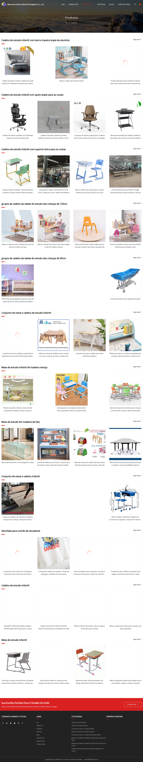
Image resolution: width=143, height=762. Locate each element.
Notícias (101, 4)
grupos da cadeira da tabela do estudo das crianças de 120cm (89, 744)
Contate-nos (124, 4)
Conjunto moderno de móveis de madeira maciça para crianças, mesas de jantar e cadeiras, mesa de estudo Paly (18, 518)
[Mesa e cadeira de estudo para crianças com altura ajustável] (125, 607)
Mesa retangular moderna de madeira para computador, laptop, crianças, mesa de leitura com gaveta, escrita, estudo (125, 681)
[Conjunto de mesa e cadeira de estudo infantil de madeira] (89, 335)
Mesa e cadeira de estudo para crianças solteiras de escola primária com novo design (89, 191)
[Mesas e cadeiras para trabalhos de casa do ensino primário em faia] (17, 226)
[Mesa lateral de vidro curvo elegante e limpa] (17, 444)
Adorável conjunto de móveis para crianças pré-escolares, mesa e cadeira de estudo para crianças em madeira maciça (125, 409)
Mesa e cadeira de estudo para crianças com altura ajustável (125, 627)
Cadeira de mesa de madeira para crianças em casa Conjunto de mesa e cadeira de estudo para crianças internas (53, 354)
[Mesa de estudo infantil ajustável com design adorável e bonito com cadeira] (89, 662)
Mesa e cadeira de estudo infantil (72, 81)
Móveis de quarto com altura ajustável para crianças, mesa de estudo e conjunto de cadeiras (125, 354)
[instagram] (18, 723)
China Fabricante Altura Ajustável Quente (125, 299)
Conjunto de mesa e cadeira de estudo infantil (86, 735)
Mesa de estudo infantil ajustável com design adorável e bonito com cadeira (89, 681)
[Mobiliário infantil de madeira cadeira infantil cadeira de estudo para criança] (17, 607)
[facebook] (2, 723)
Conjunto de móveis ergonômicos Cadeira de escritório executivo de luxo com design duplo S (89, 136)
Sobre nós (73, 4)
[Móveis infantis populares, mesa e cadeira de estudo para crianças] (89, 607)
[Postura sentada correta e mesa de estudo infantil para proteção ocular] (125, 226)
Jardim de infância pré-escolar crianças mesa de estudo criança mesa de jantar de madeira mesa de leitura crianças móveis (53, 463)
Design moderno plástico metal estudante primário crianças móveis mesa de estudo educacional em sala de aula (17, 191)
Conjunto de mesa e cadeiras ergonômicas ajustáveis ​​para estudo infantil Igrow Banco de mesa (18, 354)
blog (111, 4)
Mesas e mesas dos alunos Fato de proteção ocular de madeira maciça (53, 245)
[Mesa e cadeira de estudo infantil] (71, 62)
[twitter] (10, 723)
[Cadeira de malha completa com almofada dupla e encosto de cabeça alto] (17, 117)
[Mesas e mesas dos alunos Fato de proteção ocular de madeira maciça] (53, 226)
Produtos (87, 4)
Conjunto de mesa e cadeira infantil (83, 729)
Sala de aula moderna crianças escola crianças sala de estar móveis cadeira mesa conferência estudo (53, 681)
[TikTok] (22, 723)
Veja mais (136, 39)
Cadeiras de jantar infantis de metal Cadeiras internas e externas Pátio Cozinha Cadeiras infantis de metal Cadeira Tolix (53, 136)
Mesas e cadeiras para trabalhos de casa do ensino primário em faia (18, 245)
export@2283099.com (91, 759)
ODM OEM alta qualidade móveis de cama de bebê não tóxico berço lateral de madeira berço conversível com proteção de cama (18, 300)
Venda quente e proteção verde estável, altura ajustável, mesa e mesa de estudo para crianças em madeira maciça (71, 409)
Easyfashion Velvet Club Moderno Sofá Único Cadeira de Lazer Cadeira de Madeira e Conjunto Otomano (53, 191)
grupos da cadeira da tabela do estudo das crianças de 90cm (89, 739)
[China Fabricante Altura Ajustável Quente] (125, 280)
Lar (63, 4)
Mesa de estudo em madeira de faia (83, 732)
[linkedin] (6, 723)
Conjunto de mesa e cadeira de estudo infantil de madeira (89, 354)
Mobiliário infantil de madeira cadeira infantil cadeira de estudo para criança (18, 627)
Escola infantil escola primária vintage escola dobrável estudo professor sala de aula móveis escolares (125, 191)
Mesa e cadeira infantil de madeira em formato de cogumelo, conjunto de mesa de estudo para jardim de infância (125, 518)
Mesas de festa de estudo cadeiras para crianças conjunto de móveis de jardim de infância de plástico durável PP (89, 245)
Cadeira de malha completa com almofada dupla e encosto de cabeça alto (18, 136)
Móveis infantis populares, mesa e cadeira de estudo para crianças (89, 627)
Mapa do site (40, 741)
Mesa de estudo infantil (79, 722)
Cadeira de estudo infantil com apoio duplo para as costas (88, 750)
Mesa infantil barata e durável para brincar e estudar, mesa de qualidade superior (125, 463)
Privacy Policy (40, 744)
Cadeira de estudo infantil (80, 725)
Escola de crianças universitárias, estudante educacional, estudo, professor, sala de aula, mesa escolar (18, 681)
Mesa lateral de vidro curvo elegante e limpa (18, 462)
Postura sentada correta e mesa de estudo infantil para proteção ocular (125, 245)
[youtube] (14, 723)
